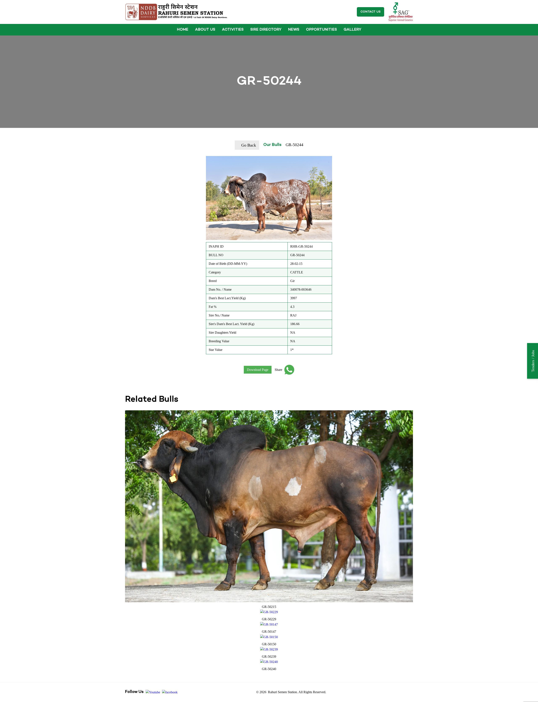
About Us (205, 30)
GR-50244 (294, 144)
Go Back (248, 145)
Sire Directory (265, 30)
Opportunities (321, 30)
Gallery (352, 30)
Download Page (257, 369)
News (293, 30)
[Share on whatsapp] (288, 370)
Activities (233, 30)
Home (182, 30)
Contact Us (370, 11)
